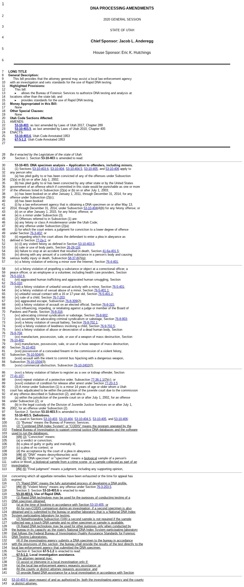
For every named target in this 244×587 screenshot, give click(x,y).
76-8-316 (56, 312)
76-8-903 (121, 319)
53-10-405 (91, 169)
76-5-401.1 (101, 290)
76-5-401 (118, 286)
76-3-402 (36, 233)
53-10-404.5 (74, 169)
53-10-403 (21, 125)
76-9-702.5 (107, 326)
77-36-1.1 (97, 379)
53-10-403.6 (23, 136)
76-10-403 (28, 347)
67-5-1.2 (20, 139)
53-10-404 (57, 169)
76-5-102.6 (17, 276)
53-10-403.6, (41, 169)
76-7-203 (59, 297)
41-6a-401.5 (110, 251)
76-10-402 (17, 340)
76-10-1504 (34, 362)
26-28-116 (73, 247)
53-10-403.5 (23, 129)
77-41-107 (17, 376)
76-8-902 (101, 315)
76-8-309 (71, 301)
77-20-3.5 (111, 383)
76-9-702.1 (90, 322)
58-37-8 (73, 258)
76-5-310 (16, 283)
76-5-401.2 (105, 294)
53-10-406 (112, 169)
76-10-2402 (81, 365)
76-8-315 (108, 304)
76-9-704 (16, 333)
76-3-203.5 (104, 487)
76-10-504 (33, 354)
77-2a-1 (41, 240)
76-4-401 (112, 261)
